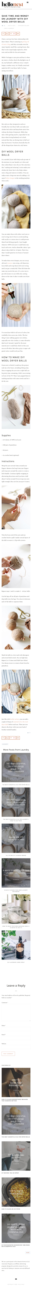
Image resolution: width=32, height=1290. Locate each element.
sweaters (10, 263)
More (27, 1252)
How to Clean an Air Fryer (11, 1209)
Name (4, 1026)
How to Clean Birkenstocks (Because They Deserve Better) (15, 1100)
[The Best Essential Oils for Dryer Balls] (16, 782)
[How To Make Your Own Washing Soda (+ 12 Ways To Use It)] (16, 923)
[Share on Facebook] (3, 33)
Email (4, 1035)
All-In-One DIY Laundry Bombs (16, 855)
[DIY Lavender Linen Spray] (16, 959)
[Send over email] (18, 33)
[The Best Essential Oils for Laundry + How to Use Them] (16, 816)
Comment (5, 1003)
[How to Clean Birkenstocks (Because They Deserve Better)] (16, 1083)
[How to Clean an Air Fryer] (16, 1192)
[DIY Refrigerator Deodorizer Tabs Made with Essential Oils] (16, 1229)
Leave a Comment (9, 28)
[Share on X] (7, 33)
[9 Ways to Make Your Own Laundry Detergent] (16, 887)
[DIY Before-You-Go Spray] (16, 1156)
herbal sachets (14, 719)
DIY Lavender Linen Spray (16, 962)
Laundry (5, 744)
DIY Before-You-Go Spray (10, 1173)
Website (4, 1044)
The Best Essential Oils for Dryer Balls (16, 784)
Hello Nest (12, 4)
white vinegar (10, 178)
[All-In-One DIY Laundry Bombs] (16, 852)
